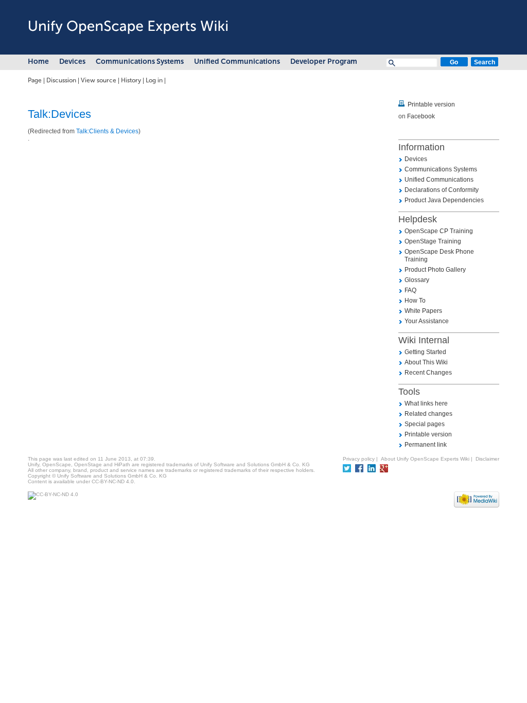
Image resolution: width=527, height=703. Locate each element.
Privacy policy (359, 459)
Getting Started (425, 352)
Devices (72, 61)
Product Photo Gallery (435, 269)
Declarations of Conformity (442, 190)
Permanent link (426, 444)
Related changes (428, 413)
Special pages (425, 424)
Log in (154, 80)
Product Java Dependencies (444, 200)
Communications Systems (140, 61)
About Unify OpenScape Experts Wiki (425, 459)
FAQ (410, 290)
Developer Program (323, 61)
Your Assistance (427, 321)
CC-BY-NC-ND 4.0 (113, 481)
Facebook (421, 116)
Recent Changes (428, 372)
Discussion (61, 80)
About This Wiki (426, 362)
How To (415, 300)
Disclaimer (487, 459)
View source (98, 80)
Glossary (417, 280)
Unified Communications (237, 61)
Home (38, 61)
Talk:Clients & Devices (107, 131)
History (131, 80)
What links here (426, 403)
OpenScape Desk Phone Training (439, 255)
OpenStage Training (433, 241)
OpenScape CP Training (439, 231)
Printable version (431, 104)
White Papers (423, 310)
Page (35, 80)
